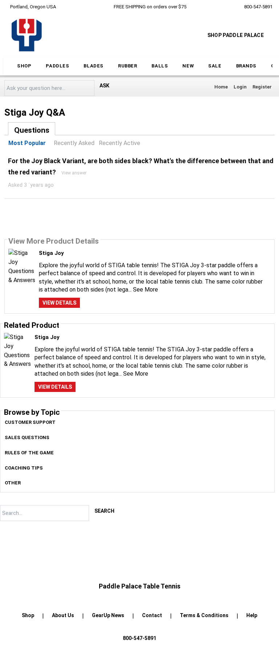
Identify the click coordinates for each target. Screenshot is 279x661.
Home (221, 87)
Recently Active (119, 143)
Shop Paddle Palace (235, 35)
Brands (246, 66)
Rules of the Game (29, 452)
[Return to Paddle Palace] (26, 35)
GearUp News (108, 615)
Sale (214, 66)
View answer (73, 172)
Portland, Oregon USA (33, 6)
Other (13, 483)
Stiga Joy (51, 253)
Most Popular (27, 143)
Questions (31, 130)
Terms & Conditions (204, 615)
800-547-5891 (258, 6)
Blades (94, 66)
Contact (152, 615)
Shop (24, 66)
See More (145, 289)
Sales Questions (27, 437)
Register (262, 87)
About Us (63, 615)
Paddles (57, 66)
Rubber (127, 66)
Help (251, 615)
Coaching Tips (24, 468)
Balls (159, 66)
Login (240, 87)
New (188, 66)
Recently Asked (74, 143)
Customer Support (30, 422)
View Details (59, 303)
